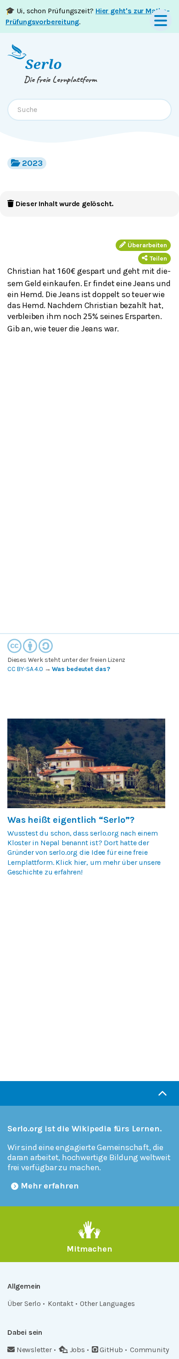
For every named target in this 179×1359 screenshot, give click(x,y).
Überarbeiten (147, 245)
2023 (32, 163)
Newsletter (34, 1349)
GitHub (111, 1349)
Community (149, 1349)
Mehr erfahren (50, 1186)
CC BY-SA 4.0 (25, 669)
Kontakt (60, 1303)
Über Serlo (24, 1303)
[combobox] (89, 110)
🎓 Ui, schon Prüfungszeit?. (88, 16)
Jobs (77, 1349)
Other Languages (107, 1303)
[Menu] (161, 20)
